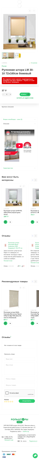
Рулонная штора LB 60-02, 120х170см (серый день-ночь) (13, 212)
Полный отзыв (8, 260)
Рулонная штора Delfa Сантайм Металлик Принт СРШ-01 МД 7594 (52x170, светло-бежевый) (13, 314)
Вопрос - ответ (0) (16, 119)
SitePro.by (26, 431)
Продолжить (26, 401)
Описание (6, 123)
